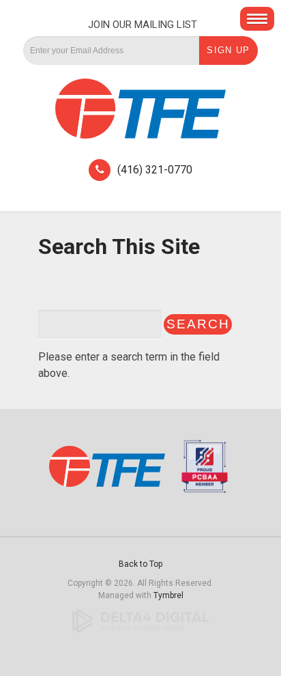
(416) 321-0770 (154, 169)
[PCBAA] (201, 472)
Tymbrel (168, 595)
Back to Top (140, 564)
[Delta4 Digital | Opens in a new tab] (140, 620)
